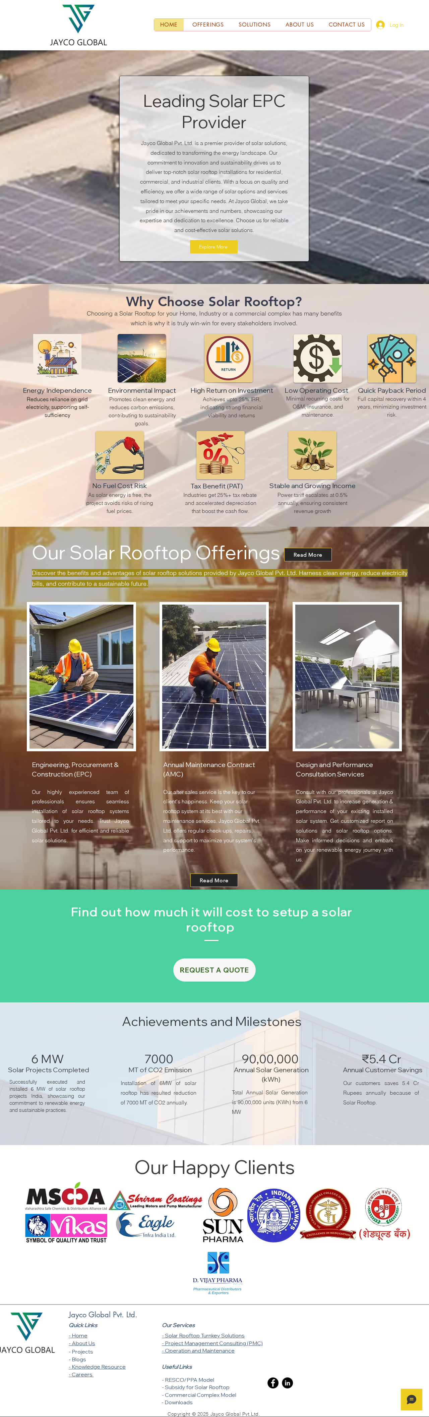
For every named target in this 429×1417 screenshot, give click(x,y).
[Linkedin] (287, 1382)
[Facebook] (273, 1382)
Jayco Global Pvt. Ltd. (103, 1314)
